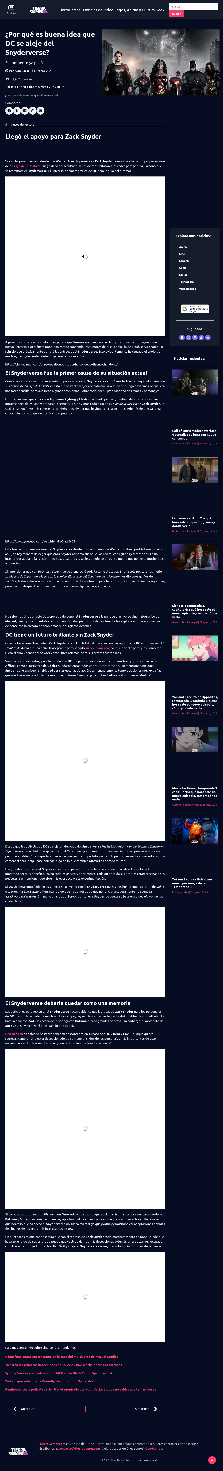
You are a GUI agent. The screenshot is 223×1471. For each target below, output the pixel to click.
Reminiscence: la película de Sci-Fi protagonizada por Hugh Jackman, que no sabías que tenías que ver (82, 1389)
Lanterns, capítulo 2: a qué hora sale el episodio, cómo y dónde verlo (193, 521)
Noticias (28, 86)
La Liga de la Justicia (25, 166)
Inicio (14, 86)
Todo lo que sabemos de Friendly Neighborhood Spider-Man (50, 1381)
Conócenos (153, 1448)
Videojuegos (187, 288)
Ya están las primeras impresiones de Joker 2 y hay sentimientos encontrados (63, 1365)
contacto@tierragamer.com (79, 1448)
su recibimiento (97, 648)
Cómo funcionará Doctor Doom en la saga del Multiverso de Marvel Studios (61, 1356)
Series (183, 274)
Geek (182, 267)
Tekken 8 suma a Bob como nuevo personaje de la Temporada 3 (192, 883)
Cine (57, 86)
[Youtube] (208, 337)
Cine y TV (44, 86)
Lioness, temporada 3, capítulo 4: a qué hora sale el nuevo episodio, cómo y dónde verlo (194, 611)
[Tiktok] (201, 337)
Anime (183, 247)
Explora (11, 13)
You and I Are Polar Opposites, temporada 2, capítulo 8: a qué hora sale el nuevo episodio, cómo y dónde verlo (195, 702)
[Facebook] (182, 337)
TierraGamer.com (52, 1444)
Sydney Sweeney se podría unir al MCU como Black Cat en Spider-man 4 (58, 1373)
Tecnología (186, 281)
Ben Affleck (14, 1034)
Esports (184, 261)
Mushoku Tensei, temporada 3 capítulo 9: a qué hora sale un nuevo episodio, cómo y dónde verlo (194, 793)
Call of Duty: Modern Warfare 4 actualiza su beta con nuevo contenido (194, 434)
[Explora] (11, 7)
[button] (9, 111)
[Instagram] (195, 337)
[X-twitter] (188, 337)
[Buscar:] (193, 6)
